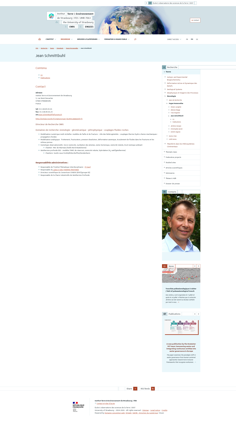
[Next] (198, 266)
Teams (52, 48)
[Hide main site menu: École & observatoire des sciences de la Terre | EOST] (198, 3)
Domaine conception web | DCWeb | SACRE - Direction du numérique (131, 413)
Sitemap (145, 410)
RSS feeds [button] (145, 388)
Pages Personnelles (72, 48)
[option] (181, 288)
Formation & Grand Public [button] (115, 39)
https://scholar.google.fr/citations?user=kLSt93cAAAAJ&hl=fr (59, 119)
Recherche (44, 48)
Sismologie (60, 48)
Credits (164, 410)
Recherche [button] (65, 39)
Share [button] (129, 388)
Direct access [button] (173, 39)
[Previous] (195, 266)
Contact (196, 20)
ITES (37, 48)
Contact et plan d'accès (106, 403)
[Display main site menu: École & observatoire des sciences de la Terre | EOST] (146, 3)
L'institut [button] (50, 39)
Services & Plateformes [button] (87, 39)
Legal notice (155, 410)
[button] (135, 39)
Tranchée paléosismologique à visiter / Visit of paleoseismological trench (181, 290)
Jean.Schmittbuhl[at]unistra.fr (50, 115)
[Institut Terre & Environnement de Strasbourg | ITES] (51, 16)
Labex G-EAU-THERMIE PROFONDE (66, 170)
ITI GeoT (88, 167)
